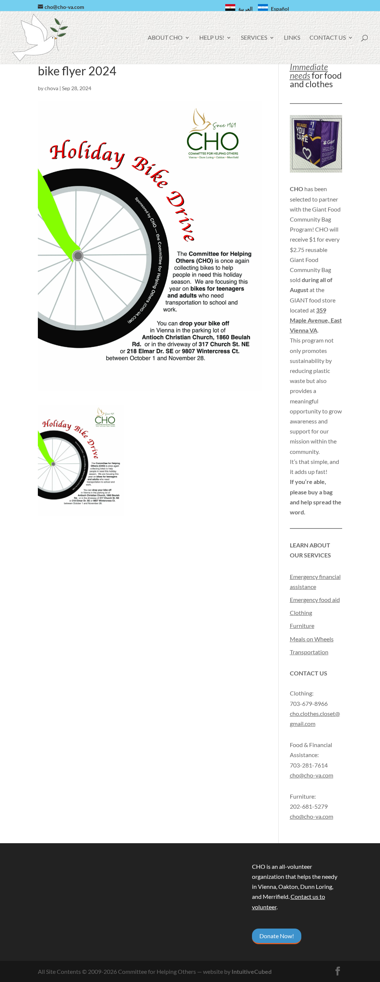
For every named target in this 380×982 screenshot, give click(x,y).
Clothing (301, 612)
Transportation (309, 651)
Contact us (327, 38)
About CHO (165, 38)
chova (51, 88)
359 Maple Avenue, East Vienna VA (316, 320)
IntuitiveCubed (252, 971)
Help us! (211, 38)
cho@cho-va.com (311, 816)
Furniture (302, 625)
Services (254, 38)
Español (280, 9)
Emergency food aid (315, 599)
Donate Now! (276, 935)
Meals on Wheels (312, 638)
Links (292, 38)
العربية (245, 9)
